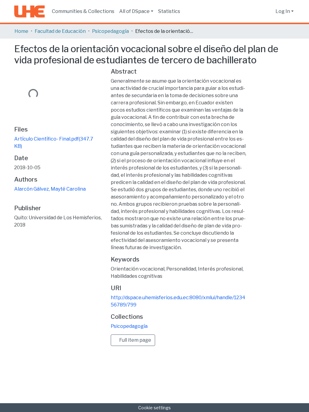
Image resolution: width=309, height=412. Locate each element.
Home (21, 31)
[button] (269, 11)
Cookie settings (154, 407)
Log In (283, 11)
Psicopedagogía (110, 31)
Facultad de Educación (60, 31)
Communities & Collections (83, 11)
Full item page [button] (134, 340)
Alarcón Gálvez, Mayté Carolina (50, 189)
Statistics (169, 11)
